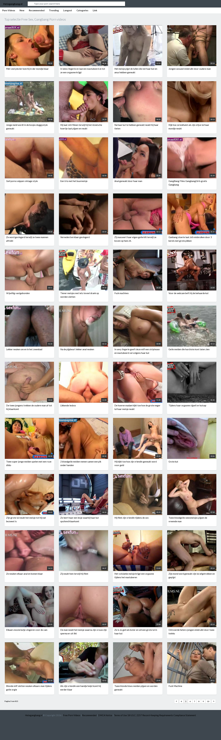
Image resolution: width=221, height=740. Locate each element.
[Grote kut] (191, 419)
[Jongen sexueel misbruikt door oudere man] (191, 27)
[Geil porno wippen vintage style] (29, 139)
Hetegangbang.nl (12, 3)
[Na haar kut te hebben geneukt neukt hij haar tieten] (137, 83)
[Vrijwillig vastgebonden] (29, 251)
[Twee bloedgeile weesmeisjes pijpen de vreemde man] (191, 475)
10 (208, 701)
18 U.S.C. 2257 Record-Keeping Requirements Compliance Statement (161, 715)
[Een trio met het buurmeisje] (83, 139)
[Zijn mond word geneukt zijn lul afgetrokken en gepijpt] (191, 532)
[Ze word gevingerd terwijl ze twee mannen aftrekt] (29, 195)
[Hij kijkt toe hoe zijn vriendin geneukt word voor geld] (137, 419)
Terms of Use (120, 715)
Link (95, 10)
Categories (82, 10)
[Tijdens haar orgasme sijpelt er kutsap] (191, 363)
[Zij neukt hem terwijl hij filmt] (83, 532)
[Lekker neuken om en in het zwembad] (29, 307)
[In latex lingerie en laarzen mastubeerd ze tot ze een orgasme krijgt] (83, 27)
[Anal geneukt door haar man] (137, 139)
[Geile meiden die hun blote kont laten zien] (191, 307)
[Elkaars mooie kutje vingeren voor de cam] (29, 588)
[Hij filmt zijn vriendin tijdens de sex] (137, 475)
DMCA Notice (105, 715)
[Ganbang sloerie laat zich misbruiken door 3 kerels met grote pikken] (191, 195)
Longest (67, 10)
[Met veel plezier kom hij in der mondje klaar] (29, 27)
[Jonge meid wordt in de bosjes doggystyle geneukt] (29, 83)
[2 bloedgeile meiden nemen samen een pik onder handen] (83, 419)
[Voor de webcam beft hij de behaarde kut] (191, 251)
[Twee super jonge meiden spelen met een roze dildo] (29, 419)
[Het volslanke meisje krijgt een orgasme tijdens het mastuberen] (137, 532)
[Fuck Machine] (191, 644)
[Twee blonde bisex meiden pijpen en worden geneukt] (137, 644)
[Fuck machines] (137, 251)
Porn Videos (8, 10)
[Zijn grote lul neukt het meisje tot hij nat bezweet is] (29, 475)
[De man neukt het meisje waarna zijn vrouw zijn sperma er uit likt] (83, 588)
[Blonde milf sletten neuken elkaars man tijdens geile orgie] (29, 644)
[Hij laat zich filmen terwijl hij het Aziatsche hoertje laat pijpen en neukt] (83, 83)
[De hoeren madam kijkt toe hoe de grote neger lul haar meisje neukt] (137, 363)
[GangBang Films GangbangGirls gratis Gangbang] (191, 139)
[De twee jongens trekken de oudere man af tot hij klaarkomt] (29, 363)
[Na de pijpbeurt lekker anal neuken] (83, 307)
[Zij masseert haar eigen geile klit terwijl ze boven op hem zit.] (137, 195)
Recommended (37, 10)
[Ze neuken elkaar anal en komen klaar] (29, 532)
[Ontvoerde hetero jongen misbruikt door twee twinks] (191, 588)
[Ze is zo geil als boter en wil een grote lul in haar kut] (137, 588)
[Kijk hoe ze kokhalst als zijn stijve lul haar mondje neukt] (191, 83)
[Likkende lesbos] (83, 363)
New (22, 10)
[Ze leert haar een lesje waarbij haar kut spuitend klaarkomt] (83, 475)
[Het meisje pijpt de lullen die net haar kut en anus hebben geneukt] (137, 27)
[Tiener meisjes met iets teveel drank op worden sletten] (83, 251)
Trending (54, 10)
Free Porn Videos (71, 715)
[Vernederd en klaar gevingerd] (83, 195)
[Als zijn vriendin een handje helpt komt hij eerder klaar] (83, 644)
